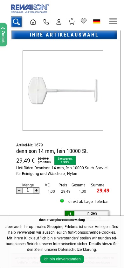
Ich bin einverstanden (62, 259)
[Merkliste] (83, 21)
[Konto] (59, 22)
